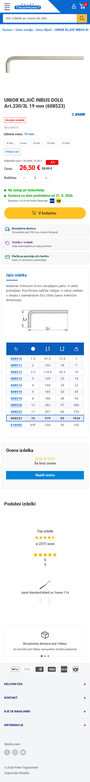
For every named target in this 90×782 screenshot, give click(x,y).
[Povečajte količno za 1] (46, 177)
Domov (8, 30)
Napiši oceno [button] (45, 475)
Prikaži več (12, 151)
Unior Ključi (44, 30)
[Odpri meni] (7, 5)
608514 (16, 385)
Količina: (10, 178)
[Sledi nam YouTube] (23, 752)
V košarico (47, 213)
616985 (16, 425)
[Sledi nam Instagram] (15, 752)
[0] (82, 6)
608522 (16, 411)
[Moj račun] (74, 6)
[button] (42, 600)
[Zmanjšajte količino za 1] (24, 177)
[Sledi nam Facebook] (7, 752)
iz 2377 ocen (45, 544)
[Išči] (82, 18)
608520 (16, 405)
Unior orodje (24, 30)
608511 (16, 365)
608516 (16, 398)
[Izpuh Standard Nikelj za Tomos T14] (45, 585)
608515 (16, 391)
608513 (16, 378)
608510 (16, 358)
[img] (45, 538)
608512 (16, 372)
